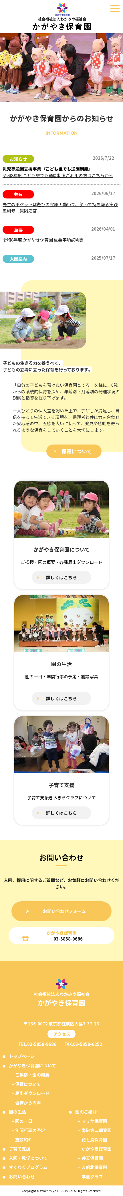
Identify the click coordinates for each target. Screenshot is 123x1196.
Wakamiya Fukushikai (56, 1190)
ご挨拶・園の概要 (32, 1075)
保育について (76, 451)
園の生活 (17, 1112)
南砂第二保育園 (97, 1130)
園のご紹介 (86, 1112)
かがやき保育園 (97, 1149)
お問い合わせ (22, 1176)
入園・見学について (28, 1158)
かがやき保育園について (32, 1065)
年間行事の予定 (30, 1130)
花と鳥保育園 (94, 1139)
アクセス (61, 1034)
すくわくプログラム (28, 1167)
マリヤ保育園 (94, 1121)
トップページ (22, 1056)
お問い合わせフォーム (64, 911)
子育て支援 (19, 1149)
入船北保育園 (94, 1167)
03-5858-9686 (68, 939)
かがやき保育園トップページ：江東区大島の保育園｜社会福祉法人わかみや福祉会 (61, 16)
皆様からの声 (28, 1102)
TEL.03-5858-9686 (37, 1044)
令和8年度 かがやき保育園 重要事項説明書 (43, 240)
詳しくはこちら (61, 577)
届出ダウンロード (32, 1093)
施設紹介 (23, 1139)
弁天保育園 (92, 1158)
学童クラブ (92, 1176)
